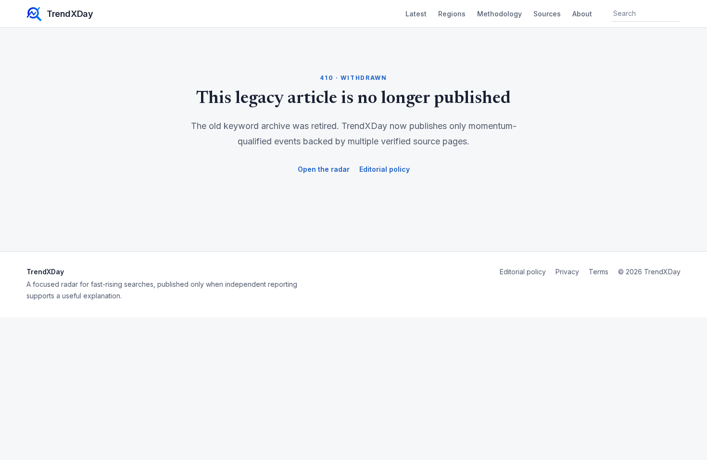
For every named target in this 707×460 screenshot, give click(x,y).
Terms (598, 272)
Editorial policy (384, 169)
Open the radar (324, 169)
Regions (452, 14)
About (582, 14)
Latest (416, 14)
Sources (547, 14)
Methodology (499, 14)
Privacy (567, 272)
